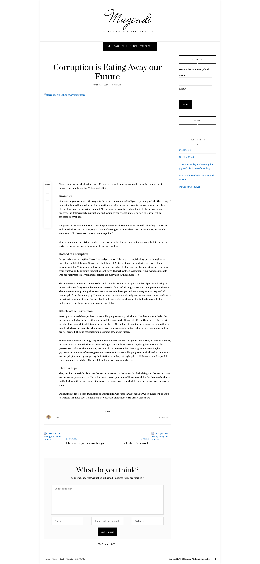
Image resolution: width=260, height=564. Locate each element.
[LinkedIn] (47, 217)
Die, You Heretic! (187, 157)
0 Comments (164, 418)
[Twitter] (47, 197)
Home (107, 46)
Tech (124, 46)
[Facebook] (47, 190)
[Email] (47, 204)
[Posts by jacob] (48, 417)
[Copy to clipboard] (47, 224)
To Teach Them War (189, 186)
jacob (56, 418)
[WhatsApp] (47, 210)
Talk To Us (145, 46)
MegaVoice (185, 150)
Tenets (134, 46)
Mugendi (130, 18)
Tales (116, 46)
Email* (182, 88)
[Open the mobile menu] (214, 46)
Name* (183, 75)
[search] (154, 46)
